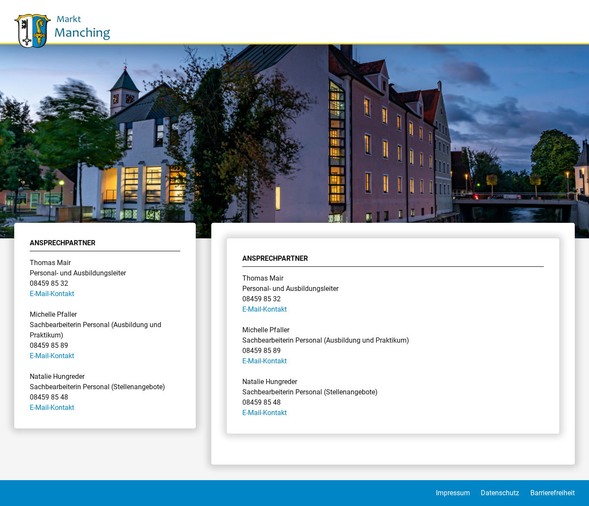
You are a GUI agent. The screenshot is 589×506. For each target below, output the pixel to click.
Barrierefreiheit (552, 493)
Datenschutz (500, 493)
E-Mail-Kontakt (52, 294)
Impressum (453, 493)
